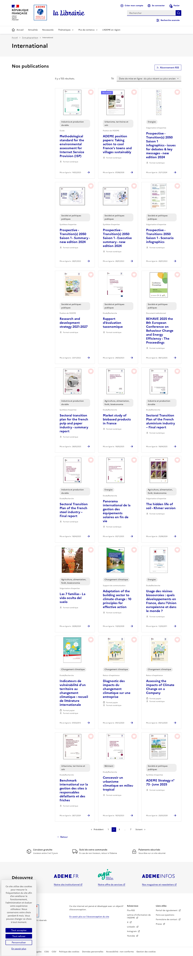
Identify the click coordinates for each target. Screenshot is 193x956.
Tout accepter (19, 930)
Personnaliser (19, 942)
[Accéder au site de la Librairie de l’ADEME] (69, 13)
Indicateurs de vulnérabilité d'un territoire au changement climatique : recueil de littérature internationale (74, 693)
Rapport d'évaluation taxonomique (113, 323)
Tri (112, 78)
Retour (64, 837)
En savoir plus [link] (18, 948)
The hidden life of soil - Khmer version (161, 506)
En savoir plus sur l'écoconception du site (89, 916)
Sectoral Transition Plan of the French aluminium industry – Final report (160, 421)
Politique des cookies (69, 951)
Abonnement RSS (169, 67)
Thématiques (64, 29)
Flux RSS (131, 910)
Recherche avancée (170, 20)
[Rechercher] (178, 13)
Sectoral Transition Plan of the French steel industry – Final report (74, 510)
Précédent (99, 829)
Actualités (33, 29)
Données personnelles (92, 951)
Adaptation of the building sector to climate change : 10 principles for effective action (117, 599)
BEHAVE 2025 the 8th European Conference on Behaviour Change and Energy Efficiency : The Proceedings (159, 331)
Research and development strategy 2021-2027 (74, 323)
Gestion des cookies (146, 951)
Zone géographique (30, 37)
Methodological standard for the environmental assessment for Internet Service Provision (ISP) (72, 146)
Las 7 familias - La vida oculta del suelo (72, 598)
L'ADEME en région (111, 29)
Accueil (20, 29)
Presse (159, 924)
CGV (54, 951)
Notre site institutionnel (67, 884)
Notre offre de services (110, 884)
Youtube (131, 935)
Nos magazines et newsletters (158, 884)
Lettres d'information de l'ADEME (139, 916)
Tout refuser (18, 936)
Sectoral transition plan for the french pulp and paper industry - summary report (74, 423)
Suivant (139, 829)
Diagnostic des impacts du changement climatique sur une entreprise (116, 689)
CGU (46, 951)
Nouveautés (48, 29)
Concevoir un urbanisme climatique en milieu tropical (118, 784)
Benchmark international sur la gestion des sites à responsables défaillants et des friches (74, 790)
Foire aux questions (165, 914)
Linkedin (131, 926)
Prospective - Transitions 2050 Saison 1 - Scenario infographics (160, 236)
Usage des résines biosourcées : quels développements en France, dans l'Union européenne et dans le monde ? (161, 601)
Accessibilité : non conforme (120, 951)
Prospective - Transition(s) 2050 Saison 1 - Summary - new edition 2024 (75, 236)
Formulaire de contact (167, 919)
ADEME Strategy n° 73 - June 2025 (160, 782)
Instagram (132, 931)
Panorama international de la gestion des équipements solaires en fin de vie (116, 511)
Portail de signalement (167, 910)
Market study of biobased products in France (117, 419)
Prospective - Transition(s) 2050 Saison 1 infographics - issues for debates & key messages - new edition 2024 (161, 145)
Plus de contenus (86, 29)
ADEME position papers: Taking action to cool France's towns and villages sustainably (117, 144)
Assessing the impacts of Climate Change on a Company (160, 687)
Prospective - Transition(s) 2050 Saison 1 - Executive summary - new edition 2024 (117, 238)
